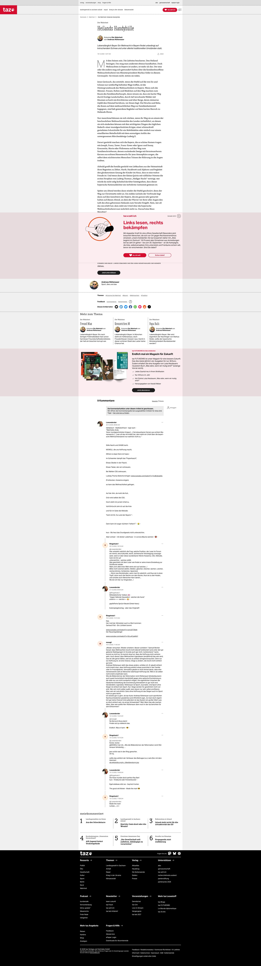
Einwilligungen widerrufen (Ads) (144, 956)
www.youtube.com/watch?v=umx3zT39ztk (121, 630)
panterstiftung (163, 879)
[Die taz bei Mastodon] (169, 854)
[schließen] (179, 216)
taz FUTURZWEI (164, 905)
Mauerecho (84, 911)
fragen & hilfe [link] (106, 3)
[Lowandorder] (100, 424)
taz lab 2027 (136, 914)
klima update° (85, 908)
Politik (82, 865)
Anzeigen (83, 941)
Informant (136, 953)
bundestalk (84, 901)
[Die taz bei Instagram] (179, 854)
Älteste (161, 401)
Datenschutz (145, 953)
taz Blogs (161, 902)
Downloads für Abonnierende (117, 941)
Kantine (83, 935)
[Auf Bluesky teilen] (125, 306)
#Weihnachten (134, 295)
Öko (81, 869)
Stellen (134, 875)
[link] (91, 9)
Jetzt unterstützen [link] (109, 273)
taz (86, 853)
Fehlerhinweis (122, 302)
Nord (82, 885)
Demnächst (136, 901)
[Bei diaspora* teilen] (140, 306)
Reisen (82, 931)
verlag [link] (82, 3)
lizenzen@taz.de (95, 952)
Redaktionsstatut (147, 950)
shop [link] (99, 3)
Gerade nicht (172, 216)
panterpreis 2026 (164, 882)
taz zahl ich (162, 872)
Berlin (82, 882)
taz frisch (109, 905)
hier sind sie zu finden (121, 413)
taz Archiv (162, 912)
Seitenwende (169, 953)
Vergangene (136, 911)
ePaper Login (111, 937)
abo (159, 865)
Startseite (83, 17)
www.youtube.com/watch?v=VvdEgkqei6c (147, 476)
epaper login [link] (175, 3)
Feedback (110, 931)
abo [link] (156, 3)
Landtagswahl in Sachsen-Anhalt (116, 867)
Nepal (108, 872)
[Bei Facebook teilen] (130, 306)
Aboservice (110, 934)
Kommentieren (112, 302)
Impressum (155, 953)
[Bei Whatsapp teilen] (135, 306)
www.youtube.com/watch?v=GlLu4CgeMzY (122, 636)
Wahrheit (92, 17)
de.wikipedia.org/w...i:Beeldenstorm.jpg (124, 762)
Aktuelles (135, 865)
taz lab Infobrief (112, 911)
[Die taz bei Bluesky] (174, 854)
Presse (134, 879)
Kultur (82, 875)
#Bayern (125, 295)
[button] (179, 10)
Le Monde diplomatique (167, 908)
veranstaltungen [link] (91, 3)
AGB (162, 953)
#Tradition (144, 295)
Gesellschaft (84, 872)
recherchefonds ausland (167, 875)
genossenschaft (164, 869)
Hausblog (135, 869)
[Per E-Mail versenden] (116, 306)
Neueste (155, 401)
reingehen (84, 918)
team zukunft (111, 901)
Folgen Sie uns (162, 854)
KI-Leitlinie (176, 950)
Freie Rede (84, 914)
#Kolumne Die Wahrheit (113, 295)
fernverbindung (86, 905)
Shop (82, 938)
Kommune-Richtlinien (163, 950)
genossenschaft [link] (164, 3)
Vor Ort (135, 905)
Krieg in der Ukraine (113, 875)
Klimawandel (111, 879)
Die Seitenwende (138, 872)
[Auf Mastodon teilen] (121, 306)
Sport (82, 879)
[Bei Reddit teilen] (144, 306)
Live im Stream (137, 908)
